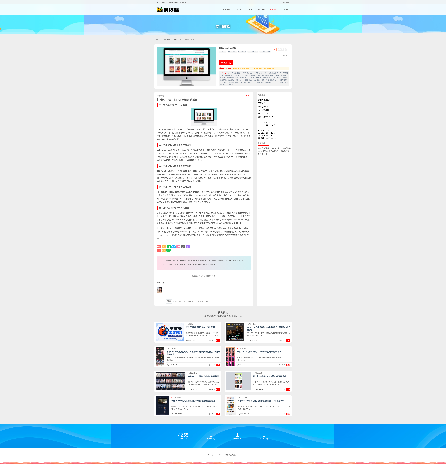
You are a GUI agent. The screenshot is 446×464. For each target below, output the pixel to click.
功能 (168, 250)
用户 (183, 247)
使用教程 (273, 10)
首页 (239, 10)
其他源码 (285, 10)
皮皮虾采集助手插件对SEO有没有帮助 (201, 327)
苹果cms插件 (283, 148)
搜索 (286, 2)
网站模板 (249, 10)
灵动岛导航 (271, 151)
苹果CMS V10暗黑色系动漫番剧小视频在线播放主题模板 (193, 401)
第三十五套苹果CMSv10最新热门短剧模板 (269, 376)
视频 (173, 247)
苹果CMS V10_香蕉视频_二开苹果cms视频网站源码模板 (259, 352)
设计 (187, 247)
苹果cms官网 (272, 148)
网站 (178, 247)
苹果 (168, 247)
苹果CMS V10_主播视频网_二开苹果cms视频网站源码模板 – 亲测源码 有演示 (193, 353)
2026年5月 (267, 123)
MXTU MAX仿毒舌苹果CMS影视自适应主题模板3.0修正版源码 (268, 328)
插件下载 (261, 10)
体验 (158, 250)
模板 (158, 247)
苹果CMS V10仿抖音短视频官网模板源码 (203, 376)
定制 (163, 250)
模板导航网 (228, 10)
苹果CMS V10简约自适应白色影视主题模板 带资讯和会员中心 (262, 401)
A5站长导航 (281, 151)
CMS (164, 247)
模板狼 (264, 148)
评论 (169, 301)
